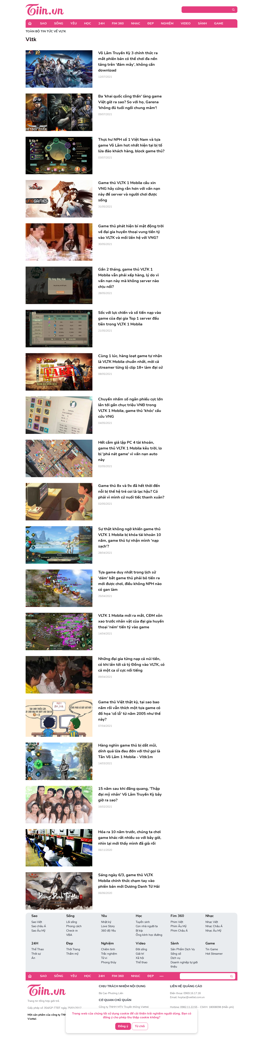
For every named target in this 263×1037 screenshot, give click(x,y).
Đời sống (141, 949)
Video (186, 23)
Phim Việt (177, 922)
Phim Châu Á (179, 931)
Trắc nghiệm (109, 954)
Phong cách (74, 926)
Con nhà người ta (147, 926)
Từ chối (140, 1026)
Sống (58, 23)
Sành (202, 23)
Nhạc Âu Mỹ (213, 931)
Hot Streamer (214, 954)
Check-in (72, 931)
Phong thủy (108, 962)
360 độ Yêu (108, 931)
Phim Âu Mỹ (179, 926)
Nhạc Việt (211, 922)
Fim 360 (118, 23)
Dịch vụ (175, 958)
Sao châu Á (38, 926)
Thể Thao (37, 949)
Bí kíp (139, 931)
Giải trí (140, 954)
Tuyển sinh (143, 922)
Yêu (73, 23)
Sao (43, 23)
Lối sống (71, 922)
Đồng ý (123, 1026)
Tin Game (211, 949)
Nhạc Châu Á (214, 926)
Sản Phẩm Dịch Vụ (183, 949)
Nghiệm (167, 23)
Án (33, 958)
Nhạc (135, 23)
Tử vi (104, 958)
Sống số (176, 954)
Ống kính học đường (149, 935)
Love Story (108, 926)
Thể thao (141, 962)
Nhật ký (106, 922)
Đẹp (150, 23)
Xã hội (140, 958)
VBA (69, 935)
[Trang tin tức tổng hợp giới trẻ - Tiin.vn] (45, 9)
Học (87, 23)
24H (101, 23)
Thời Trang (73, 949)
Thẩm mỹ (72, 954)
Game (218, 23)
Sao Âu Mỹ (38, 931)
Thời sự (36, 954)
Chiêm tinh (108, 949)
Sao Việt (36, 922)
